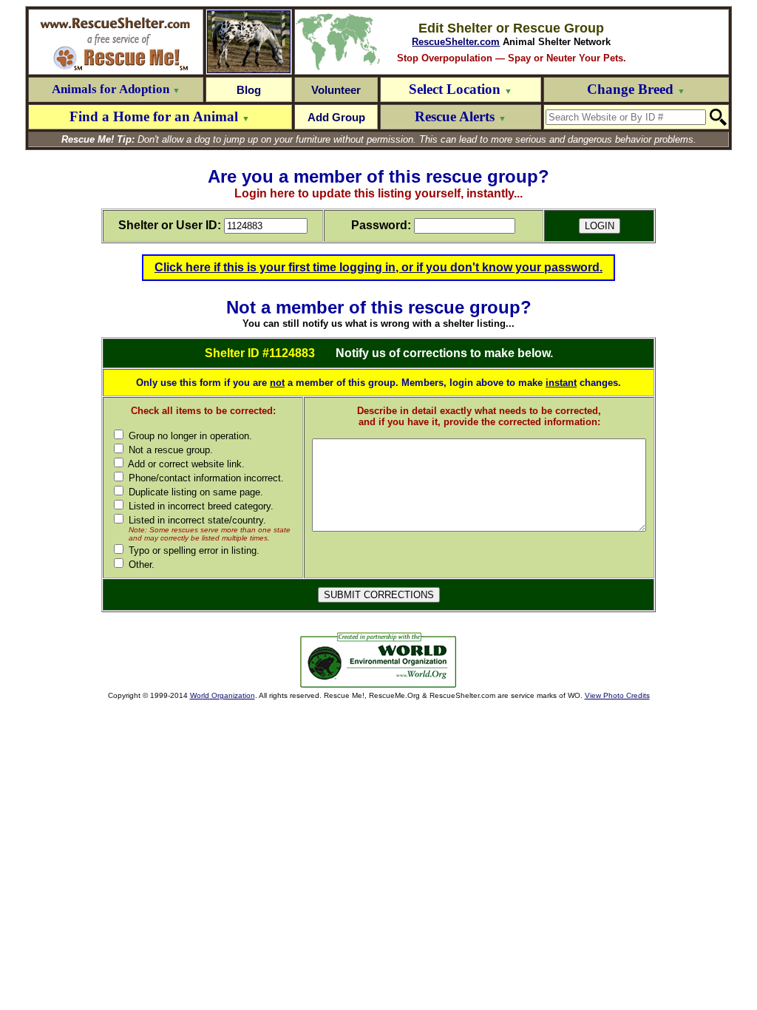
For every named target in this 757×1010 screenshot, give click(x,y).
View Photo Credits (617, 695)
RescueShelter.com (456, 41)
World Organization (222, 695)
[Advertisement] (190, 660)
